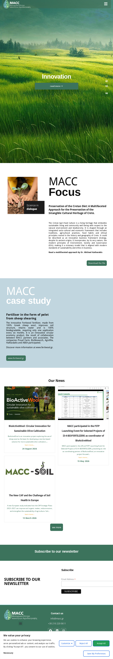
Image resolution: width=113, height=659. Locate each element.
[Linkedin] (57, 630)
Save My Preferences (96, 653)
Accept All (101, 643)
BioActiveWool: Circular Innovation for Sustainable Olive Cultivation (30, 428)
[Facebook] (50, 630)
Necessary (8, 653)
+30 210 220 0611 (57, 623)
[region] (56, 645)
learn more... (29, 445)
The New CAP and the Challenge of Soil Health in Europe (29, 498)
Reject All (84, 643)
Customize (65, 643)
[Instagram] (63, 630)
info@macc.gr (57, 618)
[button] (20, 623)
